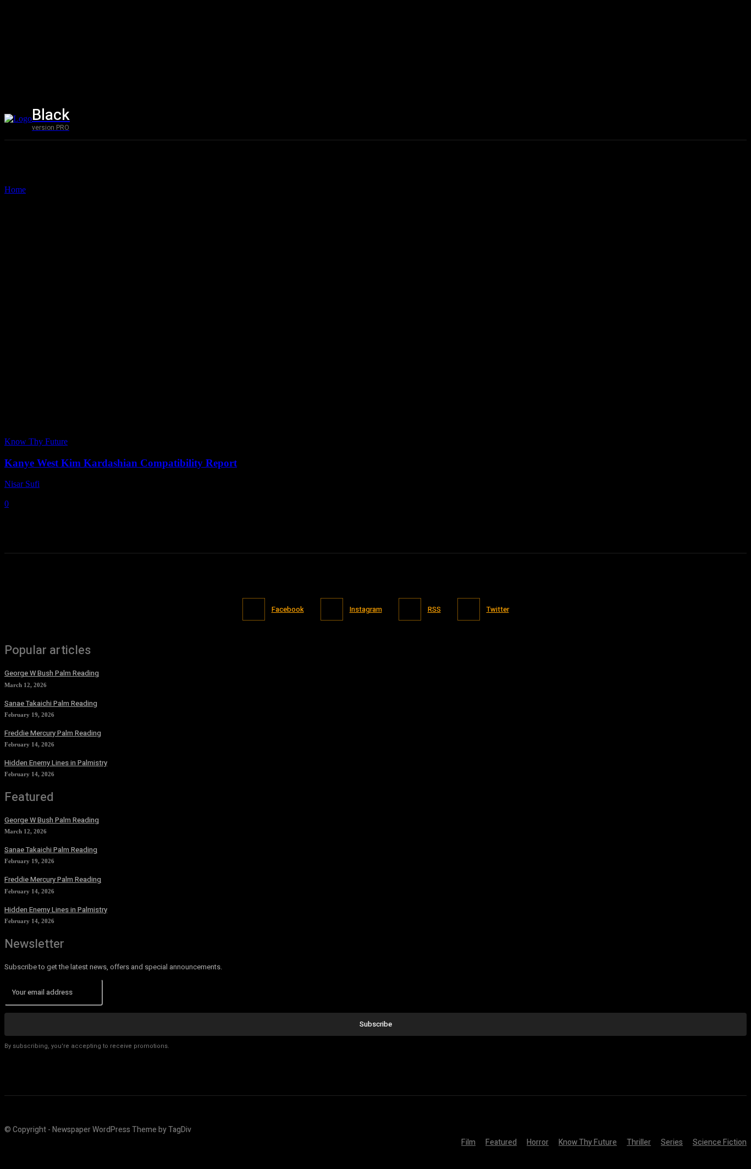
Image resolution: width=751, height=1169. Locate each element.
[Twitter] (738, 119)
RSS (434, 609)
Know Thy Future (36, 441)
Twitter (498, 609)
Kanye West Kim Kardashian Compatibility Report (120, 463)
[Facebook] (691, 119)
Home (15, 189)
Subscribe (376, 1024)
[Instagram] (714, 119)
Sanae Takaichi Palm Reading (50, 703)
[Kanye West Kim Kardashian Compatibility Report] (129, 431)
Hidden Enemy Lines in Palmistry (55, 763)
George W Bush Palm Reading (51, 673)
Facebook (288, 609)
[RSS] (410, 609)
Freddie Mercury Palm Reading (52, 733)
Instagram (366, 609)
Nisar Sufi (22, 484)
